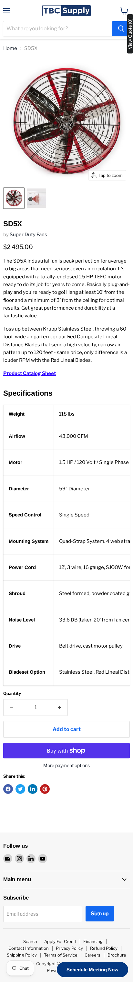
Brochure (116, 955)
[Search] (121, 28)
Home (10, 48)
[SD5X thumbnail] (14, 198)
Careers (92, 955)
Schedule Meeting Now (92, 969)
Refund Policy (104, 948)
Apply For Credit (60, 941)
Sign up (100, 913)
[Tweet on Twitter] (20, 789)
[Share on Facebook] (8, 789)
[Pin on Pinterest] (45, 789)
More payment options (66, 765)
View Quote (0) (130, 33)
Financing (93, 941)
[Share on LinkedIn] (32, 789)
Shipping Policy (22, 955)
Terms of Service (60, 955)
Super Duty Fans (28, 234)
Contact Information (28, 948)
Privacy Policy (69, 948)
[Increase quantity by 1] (59, 707)
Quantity (12, 693)
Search (30, 941)
